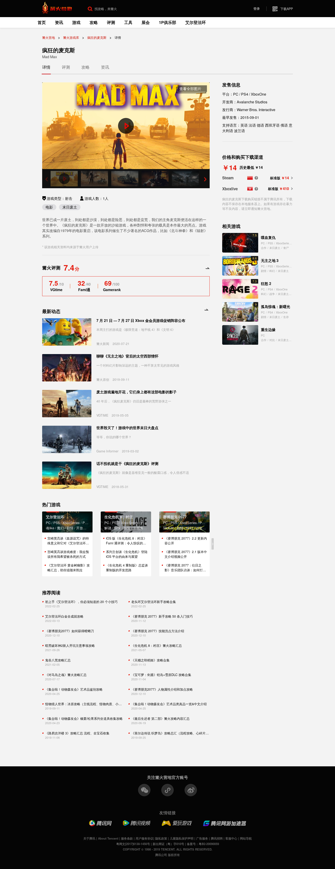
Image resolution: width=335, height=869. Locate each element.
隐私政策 (161, 838)
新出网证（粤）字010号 (168, 844)
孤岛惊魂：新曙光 (275, 306)
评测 (111, 22)
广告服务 (202, 838)
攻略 (94, 22)
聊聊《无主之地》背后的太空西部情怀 (127, 356)
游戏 (76, 22)
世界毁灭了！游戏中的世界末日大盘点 (127, 427)
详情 (46, 67)
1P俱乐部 (167, 22)
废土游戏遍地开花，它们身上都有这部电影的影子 (136, 391)
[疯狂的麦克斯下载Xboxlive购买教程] (256, 189)
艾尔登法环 (195, 22)
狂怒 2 (266, 283)
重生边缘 (268, 329)
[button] (205, 179)
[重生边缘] (240, 335)
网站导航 (246, 838)
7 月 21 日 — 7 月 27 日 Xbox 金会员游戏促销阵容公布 (140, 320)
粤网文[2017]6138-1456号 (133, 844)
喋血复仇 (268, 237)
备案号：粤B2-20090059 (203, 844)
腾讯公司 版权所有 (167, 855)
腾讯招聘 (217, 838)
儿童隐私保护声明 (181, 838)
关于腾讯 (89, 838)
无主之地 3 (269, 260)
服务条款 (127, 838)
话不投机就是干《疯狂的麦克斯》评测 (127, 463)
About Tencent (108, 838)
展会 (146, 22)
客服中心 (231, 838)
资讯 (59, 22)
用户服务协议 (144, 838)
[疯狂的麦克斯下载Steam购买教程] (256, 178)
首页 (42, 22)
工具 (128, 22)
